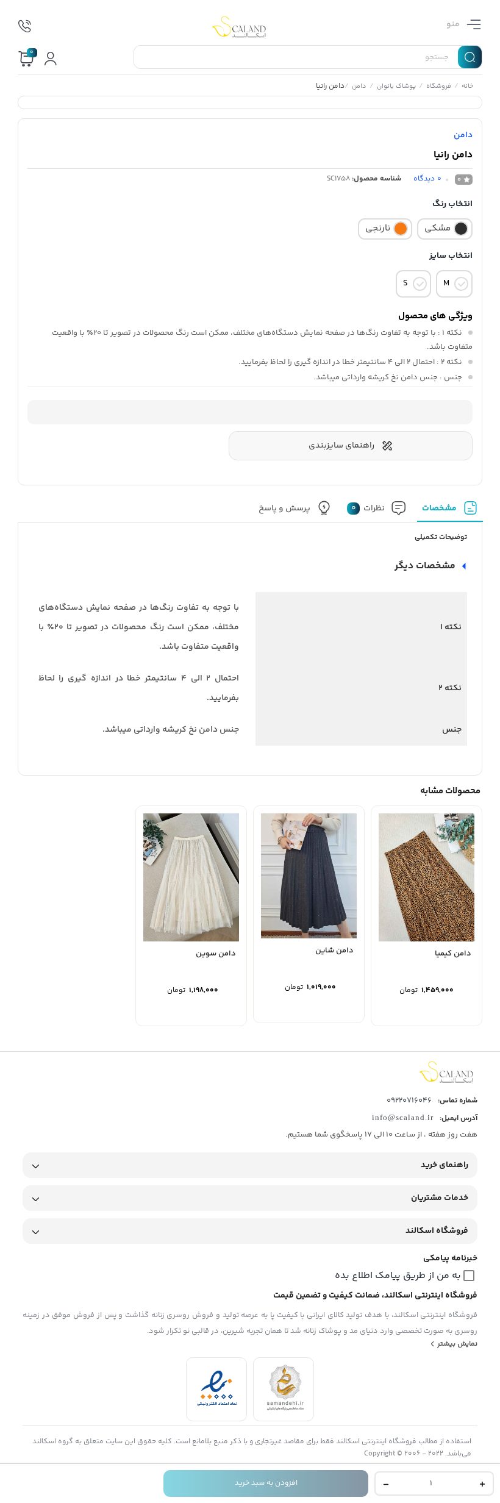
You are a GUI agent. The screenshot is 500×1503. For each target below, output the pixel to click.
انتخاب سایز (451, 256)
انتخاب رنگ (452, 204)
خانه (467, 87)
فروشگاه (438, 87)
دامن (358, 87)
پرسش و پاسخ (284, 508)
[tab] (450, 511)
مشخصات (439, 508)
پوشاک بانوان (395, 87)
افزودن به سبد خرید (266, 1483)
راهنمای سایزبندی (341, 445)
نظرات (368, 508)
